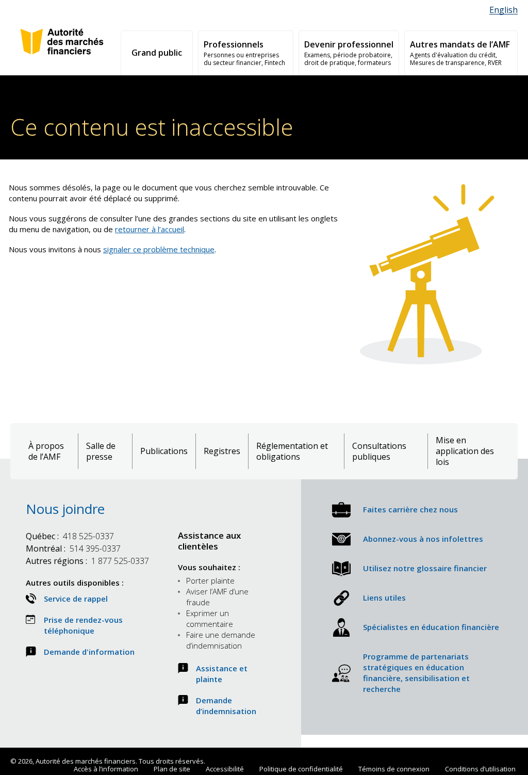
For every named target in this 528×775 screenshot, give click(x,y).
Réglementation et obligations (292, 451)
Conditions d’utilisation (480, 768)
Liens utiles (384, 597)
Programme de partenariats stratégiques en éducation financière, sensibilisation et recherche (416, 672)
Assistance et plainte (222, 673)
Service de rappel (76, 598)
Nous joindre (65, 508)
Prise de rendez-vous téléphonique (83, 625)
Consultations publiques (379, 451)
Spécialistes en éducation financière (431, 627)
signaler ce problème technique (158, 249)
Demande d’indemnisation (226, 705)
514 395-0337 (73, 548)
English (503, 10)
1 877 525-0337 (87, 561)
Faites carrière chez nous (410, 509)
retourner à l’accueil (149, 229)
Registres (222, 451)
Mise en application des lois (465, 451)
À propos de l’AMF (46, 451)
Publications (164, 451)
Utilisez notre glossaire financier (425, 568)
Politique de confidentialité (301, 768)
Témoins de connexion (394, 768)
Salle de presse (101, 451)
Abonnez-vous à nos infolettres (423, 539)
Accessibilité (225, 768)
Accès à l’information (106, 768)
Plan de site (172, 768)
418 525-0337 (70, 536)
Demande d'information (89, 652)
